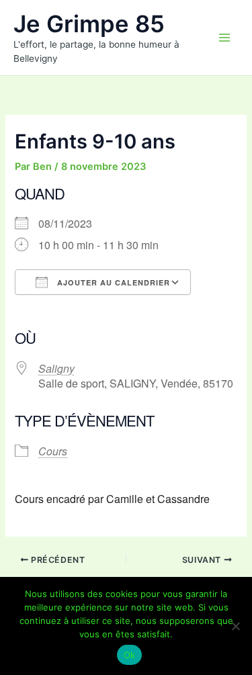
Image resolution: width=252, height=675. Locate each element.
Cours (52, 451)
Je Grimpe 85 (89, 23)
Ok (130, 654)
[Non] (235, 626)
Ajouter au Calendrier (112, 282)
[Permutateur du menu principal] (224, 38)
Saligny (56, 368)
